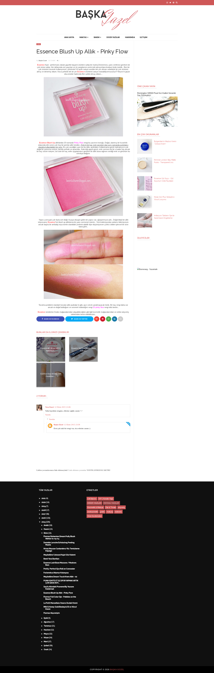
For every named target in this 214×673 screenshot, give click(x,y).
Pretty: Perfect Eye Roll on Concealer (59, 569)
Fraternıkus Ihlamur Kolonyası (56, 573)
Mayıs (46, 634)
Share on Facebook (51, 319)
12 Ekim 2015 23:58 (72, 425)
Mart (46, 642)
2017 (44, 514)
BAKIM (96, 37)
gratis (102, 512)
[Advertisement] (158, 61)
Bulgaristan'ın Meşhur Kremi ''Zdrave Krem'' (165, 142)
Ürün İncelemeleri (94, 516)
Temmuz (48, 626)
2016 (44, 518)
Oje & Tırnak (111, 507)
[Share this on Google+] (96, 319)
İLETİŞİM (143, 37)
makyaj (110, 512)
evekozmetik (92, 512)
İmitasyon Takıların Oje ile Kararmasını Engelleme (164, 217)
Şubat (46, 646)
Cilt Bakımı (91, 499)
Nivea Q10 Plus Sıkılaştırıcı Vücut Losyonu (164, 198)
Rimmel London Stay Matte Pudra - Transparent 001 (165, 161)
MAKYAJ (83, 37)
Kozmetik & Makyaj (95, 507)
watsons (118, 512)
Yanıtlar (52, 419)
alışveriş (121, 507)
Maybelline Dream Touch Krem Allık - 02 (60, 577)
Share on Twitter (80, 319)
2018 (44, 510)
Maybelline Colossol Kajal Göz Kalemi (60, 555)
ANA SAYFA (69, 37)
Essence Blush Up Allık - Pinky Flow (58, 593)
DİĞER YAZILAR (113, 37)
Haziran (47, 630)
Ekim (46, 533)
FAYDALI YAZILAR (111, 503)
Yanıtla (48, 415)
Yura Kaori (49, 407)
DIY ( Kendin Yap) (106, 499)
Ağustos (47, 622)
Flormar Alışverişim (52, 613)
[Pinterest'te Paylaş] (120, 319)
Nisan (46, 638)
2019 (44, 506)
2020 (44, 502)
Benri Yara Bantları (51, 559)
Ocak (46, 650)
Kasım (46, 529)
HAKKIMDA (130, 37)
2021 (44, 498)
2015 (44, 522)
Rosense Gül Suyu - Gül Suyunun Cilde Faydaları (163, 179)
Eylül (46, 618)
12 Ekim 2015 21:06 (63, 407)
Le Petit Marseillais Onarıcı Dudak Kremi (61, 603)
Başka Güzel (43, 60)
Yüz (38, 44)
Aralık (46, 525)
